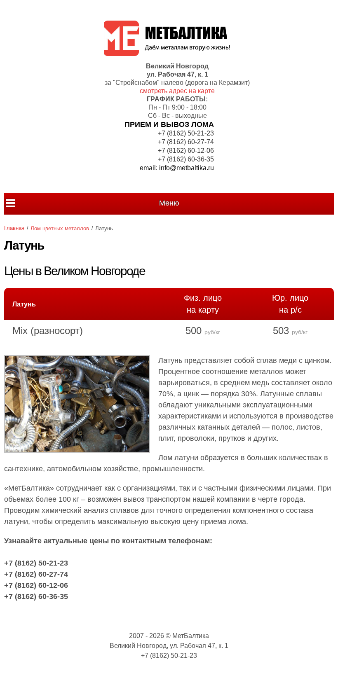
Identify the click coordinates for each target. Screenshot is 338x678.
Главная (14, 228)
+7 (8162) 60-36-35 (186, 159)
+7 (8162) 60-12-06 (186, 150)
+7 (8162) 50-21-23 (186, 133)
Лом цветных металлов (60, 228)
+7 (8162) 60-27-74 (186, 141)
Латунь (24, 304)
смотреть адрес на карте (177, 90)
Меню (169, 203)
